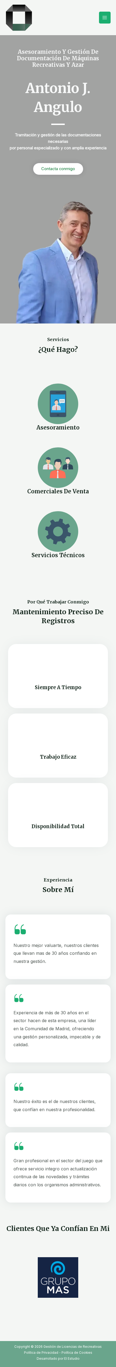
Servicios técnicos (58, 555)
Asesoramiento (58, 427)
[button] (8, 1278)
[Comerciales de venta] (58, 467)
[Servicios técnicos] (58, 531)
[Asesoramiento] (58, 404)
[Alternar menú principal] (105, 17)
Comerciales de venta (58, 491)
